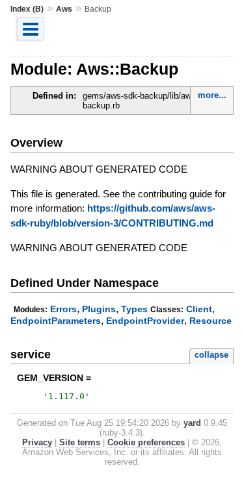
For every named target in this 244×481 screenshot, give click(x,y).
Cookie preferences (146, 442)
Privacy (37, 442)
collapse (211, 355)
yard (192, 423)
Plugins (99, 309)
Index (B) (27, 9)
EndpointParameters (55, 320)
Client (199, 309)
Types (134, 309)
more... (212, 95)
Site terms (79, 442)
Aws (64, 9)
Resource (210, 320)
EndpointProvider (145, 320)
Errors (63, 309)
